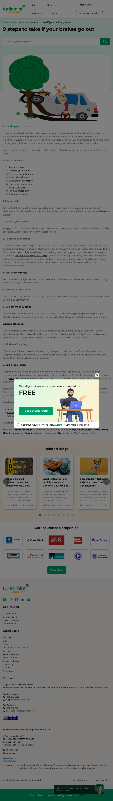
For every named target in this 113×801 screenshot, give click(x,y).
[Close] (97, 375)
